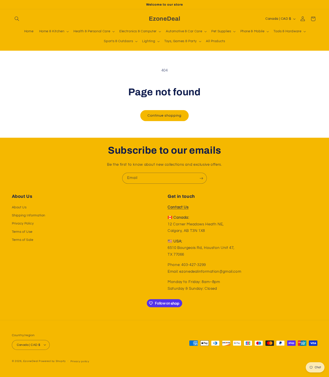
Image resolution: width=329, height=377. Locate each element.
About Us (19, 207)
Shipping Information (28, 215)
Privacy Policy (23, 223)
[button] (17, 19)
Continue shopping (164, 115)
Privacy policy (79, 361)
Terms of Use (22, 231)
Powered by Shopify (52, 361)
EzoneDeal (30, 361)
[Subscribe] (201, 178)
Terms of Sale (22, 240)
